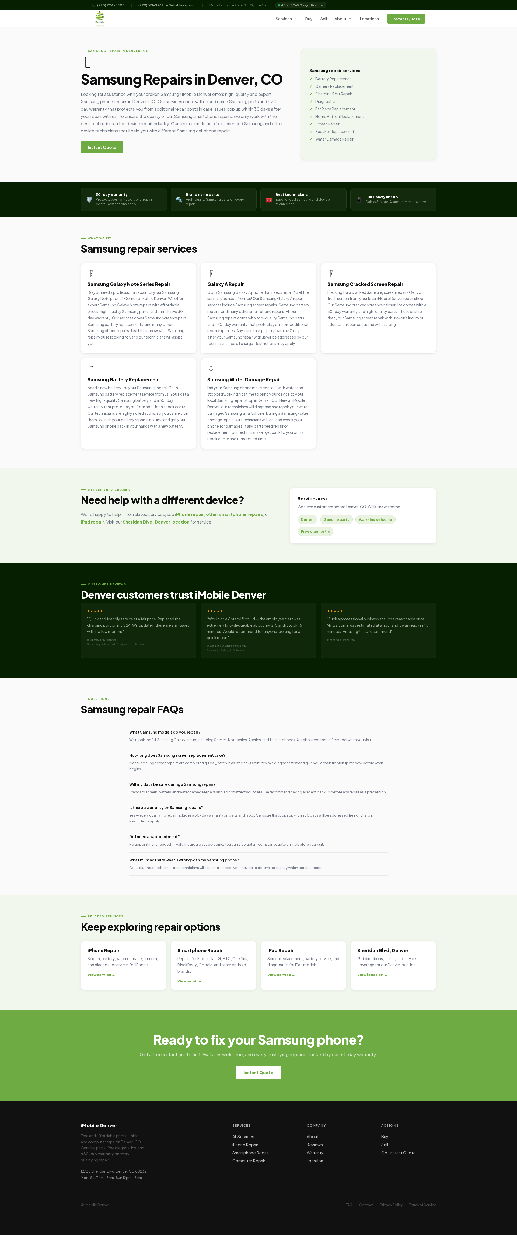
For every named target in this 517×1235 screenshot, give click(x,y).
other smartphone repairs (234, 514)
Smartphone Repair (250, 1152)
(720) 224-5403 (110, 5)
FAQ (349, 1205)
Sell (323, 18)
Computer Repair (248, 1160)
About (340, 18)
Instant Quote (406, 18)
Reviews (315, 1144)
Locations (369, 18)
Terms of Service (422, 1205)
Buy (309, 18)
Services (283, 18)
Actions (390, 1126)
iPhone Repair (245, 1144)
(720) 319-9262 (151, 5)
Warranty (315, 1152)
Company (316, 1126)
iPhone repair (189, 514)
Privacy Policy (391, 1205)
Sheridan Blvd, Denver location (156, 522)
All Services (243, 1136)
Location (315, 1160)
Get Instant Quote (398, 1152)
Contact (366, 1205)
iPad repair (92, 522)
